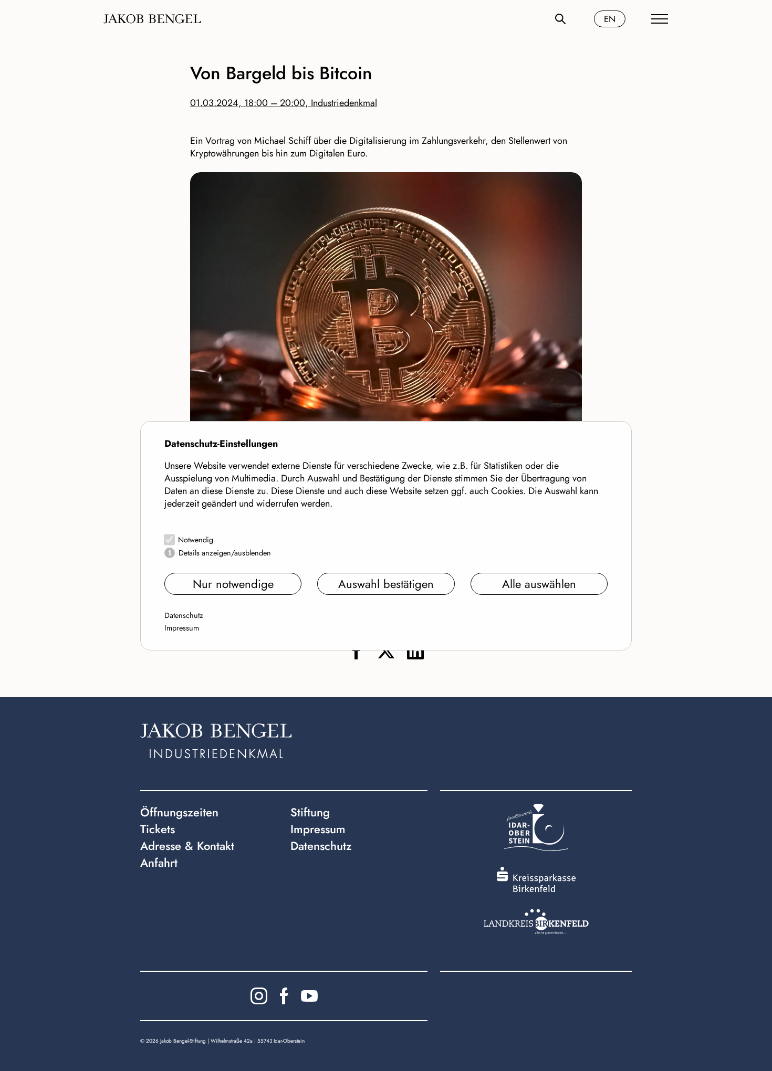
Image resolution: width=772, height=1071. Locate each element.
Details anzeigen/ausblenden (225, 553)
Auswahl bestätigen (386, 583)
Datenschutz (183, 615)
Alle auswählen (539, 583)
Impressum (181, 628)
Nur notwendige (233, 583)
